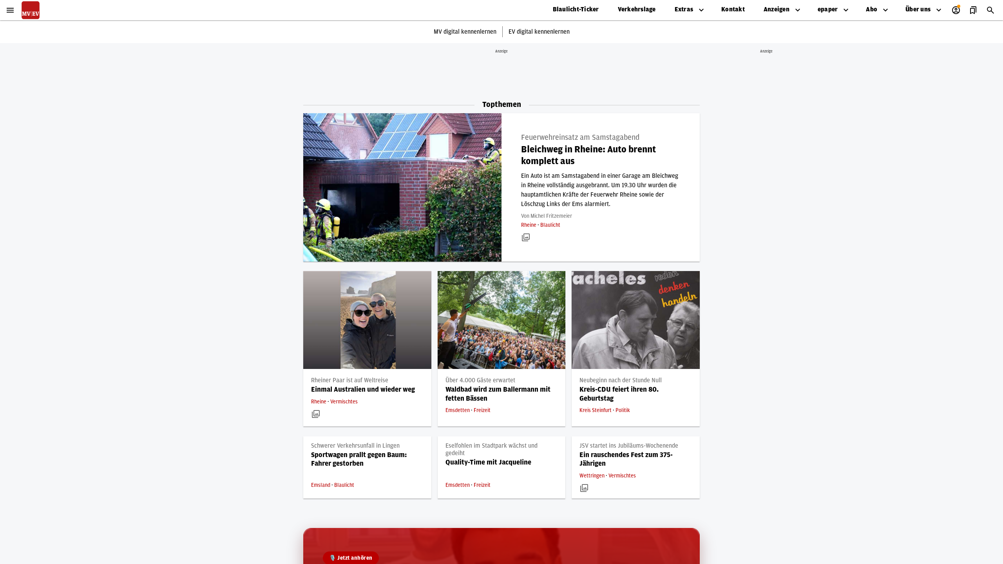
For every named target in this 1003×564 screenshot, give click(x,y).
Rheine (529, 225)
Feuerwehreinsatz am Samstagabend (580, 137)
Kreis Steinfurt (596, 410)
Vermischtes (344, 402)
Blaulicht (550, 225)
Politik (623, 410)
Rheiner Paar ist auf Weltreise (349, 380)
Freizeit (482, 410)
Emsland (321, 485)
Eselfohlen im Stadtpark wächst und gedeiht (491, 449)
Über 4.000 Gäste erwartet (480, 380)
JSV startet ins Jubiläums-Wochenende (628, 446)
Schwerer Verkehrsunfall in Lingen (355, 446)
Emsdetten (458, 410)
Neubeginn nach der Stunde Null (620, 380)
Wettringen (592, 476)
